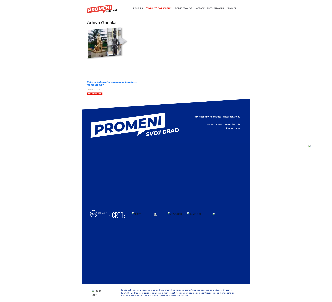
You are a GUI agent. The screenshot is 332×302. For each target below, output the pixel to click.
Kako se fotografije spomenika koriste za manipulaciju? (112, 83)
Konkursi (138, 8)
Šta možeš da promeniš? (159, 8)
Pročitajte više (94, 94)
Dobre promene (183, 8)
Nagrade (199, 8)
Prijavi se (231, 8)
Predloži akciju (215, 8)
